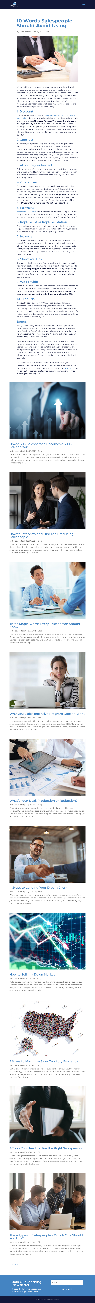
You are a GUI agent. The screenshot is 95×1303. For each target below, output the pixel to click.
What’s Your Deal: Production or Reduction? (44, 801)
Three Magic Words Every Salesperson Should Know (45, 625)
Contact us (70, 368)
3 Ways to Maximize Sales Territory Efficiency (44, 1061)
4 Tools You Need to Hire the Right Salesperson (46, 1148)
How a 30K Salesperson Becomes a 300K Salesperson (41, 445)
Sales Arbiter (25, 32)
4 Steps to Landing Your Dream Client (39, 887)
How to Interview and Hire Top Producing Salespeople (42, 535)
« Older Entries (16, 1264)
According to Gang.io (26, 212)
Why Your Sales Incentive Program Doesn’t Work (47, 714)
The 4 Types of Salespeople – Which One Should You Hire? (46, 1236)
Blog (47, 32)
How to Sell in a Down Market (32, 974)
